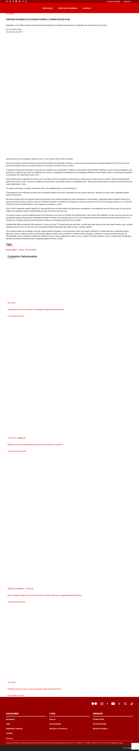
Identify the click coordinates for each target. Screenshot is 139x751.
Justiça (21, 250)
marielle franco (31, 250)
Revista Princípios (100, 729)
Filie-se (52, 719)
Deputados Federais (67, 8)
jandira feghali (11, 250)
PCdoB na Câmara (113, 1)
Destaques (48, 8)
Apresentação (55, 724)
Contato (87, 8)
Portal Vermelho (99, 724)
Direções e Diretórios (58, 729)
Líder (8, 724)
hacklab (131, 748)
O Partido (126, 1)
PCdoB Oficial (98, 719)
